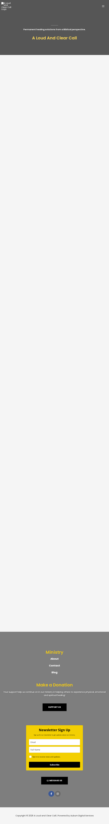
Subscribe (54, 764)
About (54, 659)
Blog (54, 672)
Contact (54, 665)
